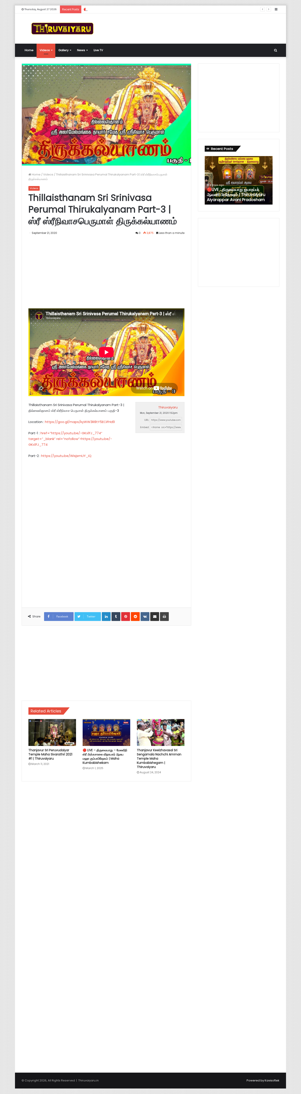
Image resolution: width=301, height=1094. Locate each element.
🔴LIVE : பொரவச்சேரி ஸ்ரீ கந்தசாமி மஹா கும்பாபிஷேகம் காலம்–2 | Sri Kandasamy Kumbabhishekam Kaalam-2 (237, 191)
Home (29, 50)
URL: (146, 420)
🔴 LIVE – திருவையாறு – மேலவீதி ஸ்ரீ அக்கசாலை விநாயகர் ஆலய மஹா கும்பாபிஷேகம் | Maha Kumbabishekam (105, 756)
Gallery (63, 50)
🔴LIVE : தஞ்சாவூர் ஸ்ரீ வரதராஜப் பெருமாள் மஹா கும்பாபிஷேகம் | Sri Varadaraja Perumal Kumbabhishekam (152, 9)
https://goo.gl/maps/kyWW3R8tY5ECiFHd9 (80, 421)
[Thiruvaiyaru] (62, 28)
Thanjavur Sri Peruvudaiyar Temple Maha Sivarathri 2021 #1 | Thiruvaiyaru (50, 754)
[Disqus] (106, 848)
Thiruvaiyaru (168, 407)
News (81, 50)
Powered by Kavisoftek (263, 1080)
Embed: (144, 427)
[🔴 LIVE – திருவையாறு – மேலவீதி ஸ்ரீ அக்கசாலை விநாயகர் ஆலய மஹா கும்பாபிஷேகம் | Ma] (106, 732)
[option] (239, 180)
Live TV (98, 50)
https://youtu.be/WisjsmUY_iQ (66, 455)
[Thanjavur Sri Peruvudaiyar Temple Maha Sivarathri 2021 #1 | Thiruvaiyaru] (52, 732)
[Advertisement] (194, 28)
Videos (45, 50)
